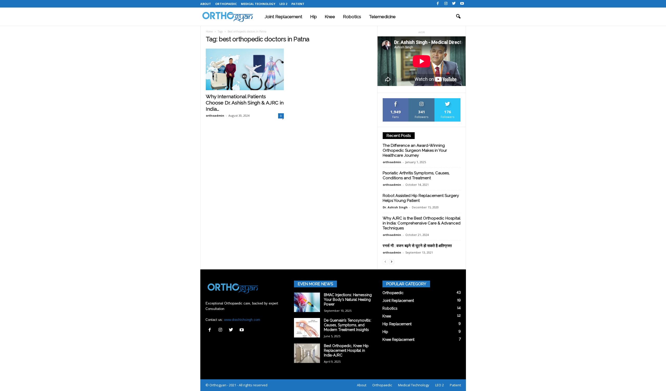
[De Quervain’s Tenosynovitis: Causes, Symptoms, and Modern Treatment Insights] (307, 327)
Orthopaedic (226, 4)
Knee (330, 16)
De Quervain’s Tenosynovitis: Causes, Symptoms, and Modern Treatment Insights (347, 325)
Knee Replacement (398, 339)
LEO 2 (283, 4)
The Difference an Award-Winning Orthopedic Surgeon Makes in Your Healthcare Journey (415, 150)
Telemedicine (382, 16)
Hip (313, 16)
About (205, 4)
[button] (458, 16)
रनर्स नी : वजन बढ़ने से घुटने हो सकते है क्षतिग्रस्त (417, 245)
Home (209, 31)
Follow (421, 100)
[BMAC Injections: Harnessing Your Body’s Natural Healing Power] (307, 302)
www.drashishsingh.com (242, 320)
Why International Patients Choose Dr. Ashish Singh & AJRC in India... (245, 103)
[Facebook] (438, 4)
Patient (297, 4)
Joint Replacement (283, 16)
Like (396, 100)
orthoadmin (215, 115)
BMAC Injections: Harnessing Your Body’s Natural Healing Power (348, 299)
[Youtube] (462, 4)
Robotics (352, 16)
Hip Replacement (397, 324)
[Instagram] (446, 4)
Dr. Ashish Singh (395, 207)
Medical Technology (258, 4)
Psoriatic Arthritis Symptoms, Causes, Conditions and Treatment (416, 175)
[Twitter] (454, 4)
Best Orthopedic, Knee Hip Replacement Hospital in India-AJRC (346, 350)
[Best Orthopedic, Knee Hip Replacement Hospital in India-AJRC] (307, 353)
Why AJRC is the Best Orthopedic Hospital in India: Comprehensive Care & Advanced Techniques (421, 223)
